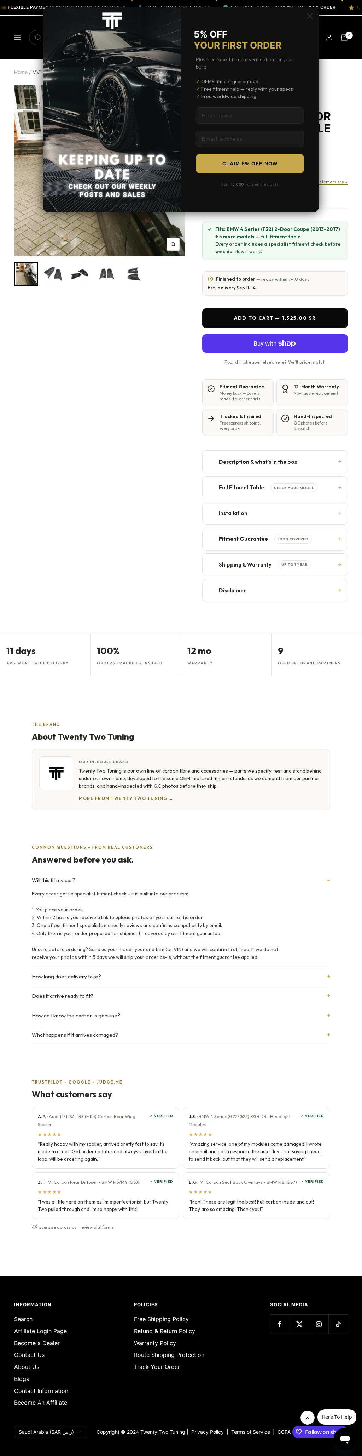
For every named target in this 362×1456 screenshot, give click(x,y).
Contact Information (41, 1390)
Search (23, 1319)
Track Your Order (157, 1366)
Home (21, 72)
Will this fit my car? (53, 880)
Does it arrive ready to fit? (62, 996)
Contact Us (29, 1354)
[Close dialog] (310, 16)
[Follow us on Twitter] (299, 1324)
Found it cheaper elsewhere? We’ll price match (275, 362)
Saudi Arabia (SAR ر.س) (46, 1432)
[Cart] (344, 37)
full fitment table (280, 236)
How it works (248, 251)
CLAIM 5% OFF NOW (250, 163)
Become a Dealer (37, 1343)
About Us (26, 1366)
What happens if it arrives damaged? (75, 1034)
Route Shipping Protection (169, 1354)
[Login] (329, 37)
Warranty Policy (155, 1343)
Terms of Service (252, 1432)
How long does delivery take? (66, 976)
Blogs (21, 1378)
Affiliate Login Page (40, 1331)
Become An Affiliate (40, 1402)
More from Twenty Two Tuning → (126, 798)
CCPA (283, 1432)
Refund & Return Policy (164, 1331)
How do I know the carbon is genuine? (76, 1015)
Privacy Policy (207, 1432)
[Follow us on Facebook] (280, 1324)
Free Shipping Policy (161, 1319)
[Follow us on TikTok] (338, 1324)
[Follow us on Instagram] (318, 1324)
